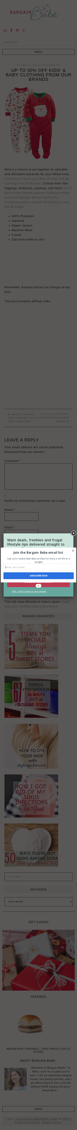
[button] (38, 552)
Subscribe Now (38, 575)
